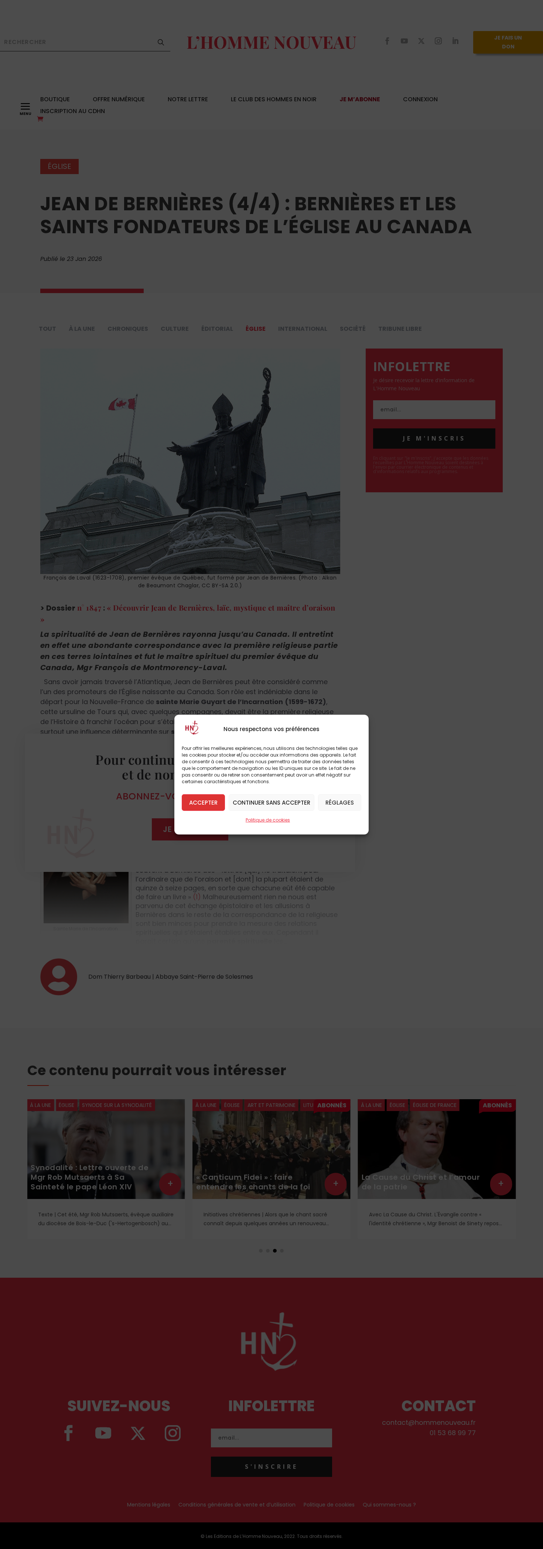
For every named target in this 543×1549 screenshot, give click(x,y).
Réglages (339, 802)
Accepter (203, 802)
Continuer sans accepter (271, 802)
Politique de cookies (268, 819)
